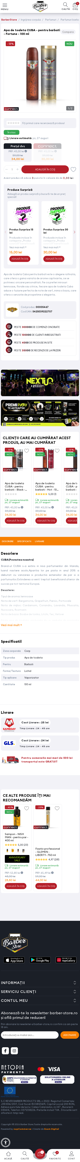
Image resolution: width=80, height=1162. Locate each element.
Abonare (69, 1035)
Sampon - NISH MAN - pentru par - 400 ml (16, 837)
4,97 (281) (53, 859)
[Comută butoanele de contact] (73, 1141)
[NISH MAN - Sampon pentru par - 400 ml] (17, 817)
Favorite (73, 169)
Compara (68, 31)
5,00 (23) (23, 844)
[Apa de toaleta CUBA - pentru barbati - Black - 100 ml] (17, 460)
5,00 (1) (52, 494)
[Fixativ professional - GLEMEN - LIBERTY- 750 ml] (47, 817)
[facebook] (5, 1050)
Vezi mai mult (17, 247)
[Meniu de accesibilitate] (5, 1142)
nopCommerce (22, 1129)
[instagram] (14, 1050)
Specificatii (24, 541)
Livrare (39, 541)
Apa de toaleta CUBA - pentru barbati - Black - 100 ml (15, 486)
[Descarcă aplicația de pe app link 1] (14, 960)
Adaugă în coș (45, 169)
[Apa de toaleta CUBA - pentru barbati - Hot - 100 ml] (47, 460)
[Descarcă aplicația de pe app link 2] (40, 960)
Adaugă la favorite (26, 450)
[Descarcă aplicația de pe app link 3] (66, 960)
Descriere (8, 541)
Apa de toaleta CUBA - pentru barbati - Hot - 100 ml (46, 486)
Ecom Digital (51, 1129)
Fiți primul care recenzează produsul (43, 123)
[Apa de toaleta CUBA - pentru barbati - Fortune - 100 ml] (40, 108)
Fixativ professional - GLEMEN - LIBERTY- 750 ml (47, 851)
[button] (74, 232)
